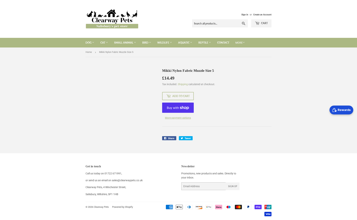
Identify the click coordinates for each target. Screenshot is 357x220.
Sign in (244, 14)
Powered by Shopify (122, 207)
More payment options (178, 117)
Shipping (183, 84)
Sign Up (232, 186)
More (239, 42)
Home (89, 52)
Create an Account (262, 14)
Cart (264, 23)
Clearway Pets (101, 207)
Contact (223, 42)
